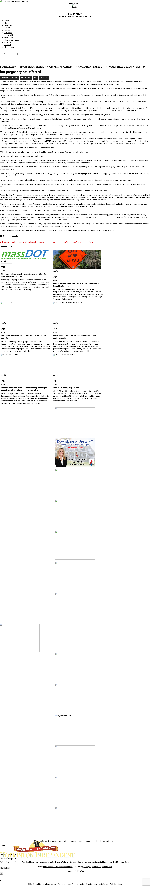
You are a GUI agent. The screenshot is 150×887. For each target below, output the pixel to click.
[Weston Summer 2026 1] (75, 760)
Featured (8, 25)
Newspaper (9, 47)
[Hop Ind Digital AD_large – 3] (75, 699)
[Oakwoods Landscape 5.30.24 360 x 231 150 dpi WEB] (75, 608)
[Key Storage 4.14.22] (75, 730)
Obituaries (8, 37)
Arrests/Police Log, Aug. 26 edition (67, 387)
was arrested (73, 204)
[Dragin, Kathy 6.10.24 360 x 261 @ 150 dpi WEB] (75, 453)
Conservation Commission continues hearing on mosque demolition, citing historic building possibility (24, 388)
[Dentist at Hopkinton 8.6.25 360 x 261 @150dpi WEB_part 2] (75, 822)
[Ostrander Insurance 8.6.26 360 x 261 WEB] (75, 515)
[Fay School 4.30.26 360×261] (75, 791)
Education (8, 28)
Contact (7, 45)
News (6, 23)
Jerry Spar (5, 77)
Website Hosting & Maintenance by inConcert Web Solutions (97, 884)
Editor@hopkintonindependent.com (58, 866)
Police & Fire (9, 35)
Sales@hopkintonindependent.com (98, 866)
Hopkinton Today (11, 40)
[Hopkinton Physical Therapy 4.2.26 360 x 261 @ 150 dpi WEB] (75, 546)
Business (8, 32)
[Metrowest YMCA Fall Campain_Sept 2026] (75, 484)
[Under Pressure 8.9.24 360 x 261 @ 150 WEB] (75, 422)
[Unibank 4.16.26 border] (75, 668)
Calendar (8, 42)
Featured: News (26, 77)
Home (6, 20)
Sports (7, 30)
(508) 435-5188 (78, 871)
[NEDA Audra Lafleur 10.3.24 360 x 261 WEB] (75, 577)
